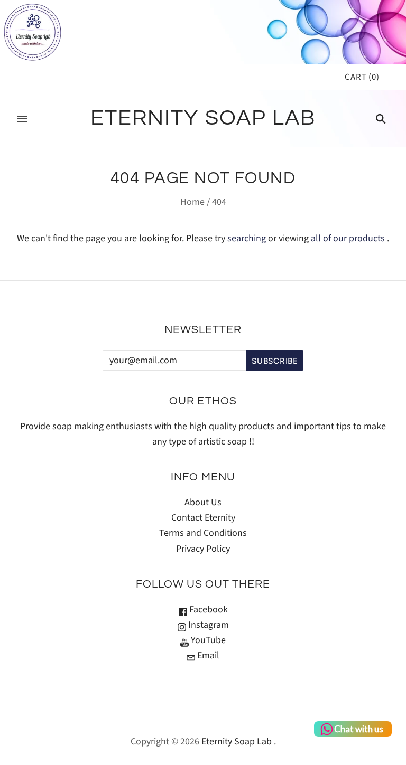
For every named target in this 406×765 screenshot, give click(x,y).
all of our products (348, 238)
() (362, 77)
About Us (203, 502)
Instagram (207, 624)
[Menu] (22, 119)
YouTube (207, 640)
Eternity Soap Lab (236, 741)
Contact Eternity (203, 517)
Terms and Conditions (203, 533)
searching (246, 238)
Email (207, 655)
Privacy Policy (203, 548)
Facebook (207, 609)
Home (192, 202)
